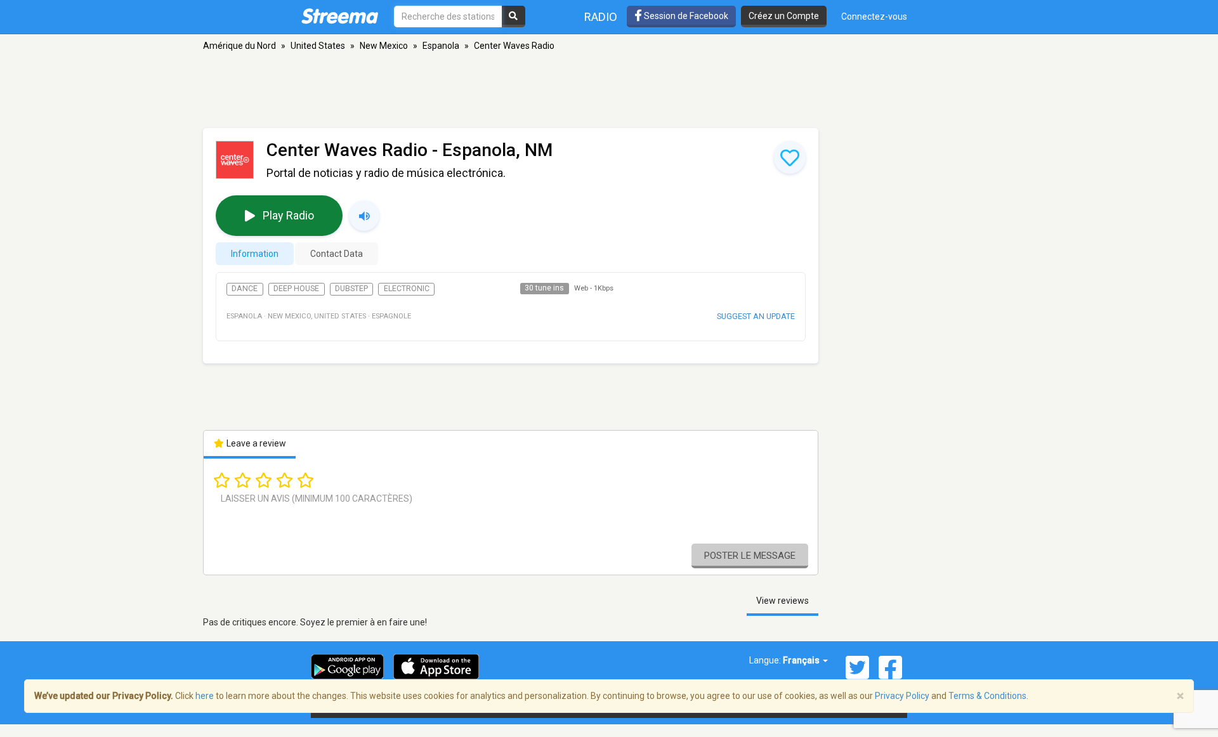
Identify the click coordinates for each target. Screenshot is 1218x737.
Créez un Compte (784, 16)
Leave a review (255, 443)
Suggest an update (756, 316)
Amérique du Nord (239, 46)
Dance (245, 288)
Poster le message (750, 555)
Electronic (406, 288)
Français (802, 660)
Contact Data (336, 254)
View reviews (782, 601)
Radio (600, 16)
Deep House (296, 288)
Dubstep (351, 288)
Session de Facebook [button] (685, 16)
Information (254, 254)
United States (318, 46)
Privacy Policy (902, 696)
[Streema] (339, 15)
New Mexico (384, 46)
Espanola (440, 46)
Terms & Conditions (987, 696)
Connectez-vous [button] (874, 16)
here (204, 696)
